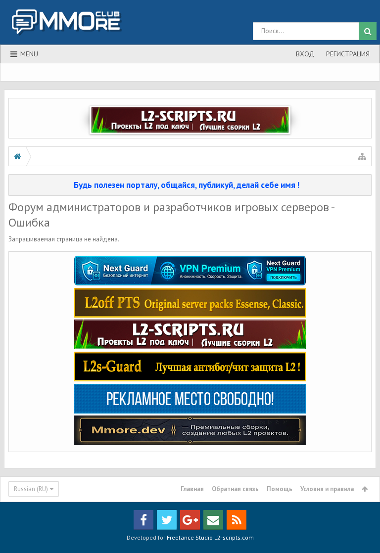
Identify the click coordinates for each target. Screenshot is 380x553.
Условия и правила (327, 489)
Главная (192, 489)
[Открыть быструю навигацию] (362, 156)
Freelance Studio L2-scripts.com (210, 537)
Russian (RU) (31, 489)
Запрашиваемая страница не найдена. (63, 239)
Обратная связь (235, 489)
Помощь (279, 489)
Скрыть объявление (365, 184)
